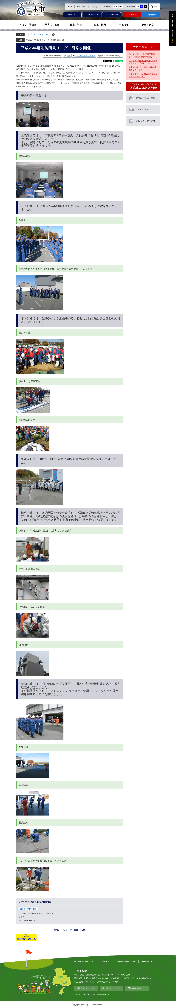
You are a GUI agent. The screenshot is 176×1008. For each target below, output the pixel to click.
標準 (120, 7)
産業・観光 (100, 24)
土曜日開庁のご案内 (112, 988)
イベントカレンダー (111, 14)
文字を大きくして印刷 (85, 56)
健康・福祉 (76, 24)
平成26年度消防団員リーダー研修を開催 (43, 40)
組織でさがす (72, 14)
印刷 (69, 56)
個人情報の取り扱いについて (85, 961)
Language (94, 7)
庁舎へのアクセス (87, 988)
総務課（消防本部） (28, 909)
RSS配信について (148, 961)
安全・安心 (148, 24)
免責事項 (105, 961)
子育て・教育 (52, 24)
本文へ (70, 7)
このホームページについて (125, 961)
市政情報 (124, 24)
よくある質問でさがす (92, 14)
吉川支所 (79, 982)
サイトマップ (81, 7)
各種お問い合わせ (138, 988)
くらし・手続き (28, 24)
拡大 (115, 7)
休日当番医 (151, 14)
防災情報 (132, 14)
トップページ (31, 34)
